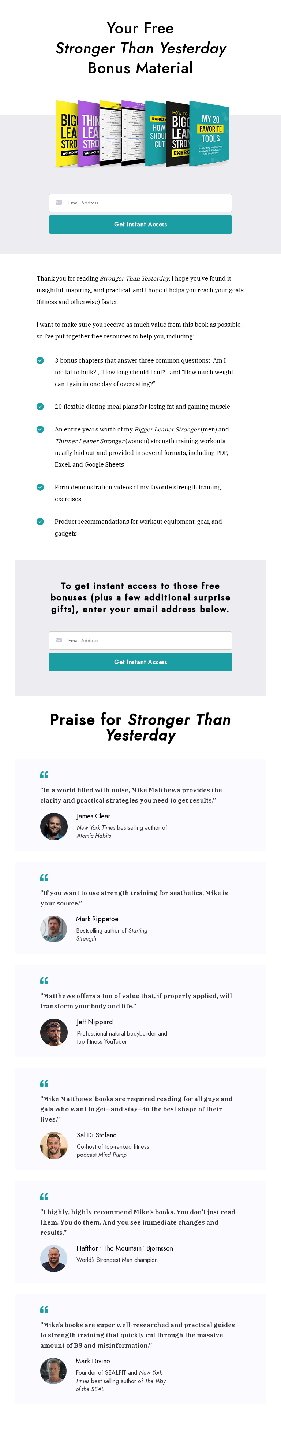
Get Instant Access (140, 224)
